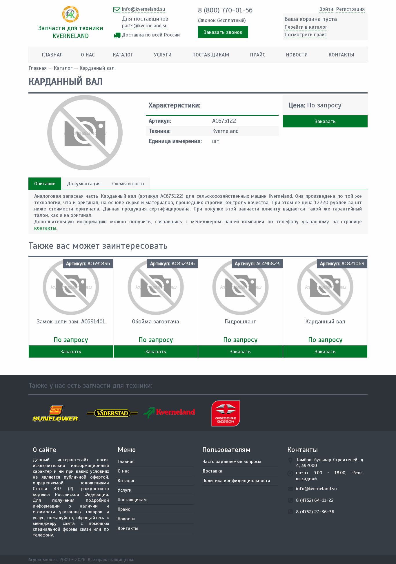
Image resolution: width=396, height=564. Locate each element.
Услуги (163, 55)
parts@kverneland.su (145, 25)
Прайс (257, 55)
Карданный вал (325, 321)
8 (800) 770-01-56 (225, 10)
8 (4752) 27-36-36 (315, 512)
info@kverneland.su (143, 9)
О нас (88, 55)
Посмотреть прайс (305, 34)
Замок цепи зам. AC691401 (71, 321)
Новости (297, 55)
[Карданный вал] (84, 168)
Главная (52, 55)
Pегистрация (350, 9)
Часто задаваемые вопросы (231, 461)
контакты (45, 228)
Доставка (212, 471)
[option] (56, 413)
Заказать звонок (223, 32)
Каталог (123, 55)
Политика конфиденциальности (236, 481)
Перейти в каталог (305, 27)
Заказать (325, 121)
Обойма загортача (155, 321)
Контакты (341, 55)
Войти (326, 9)
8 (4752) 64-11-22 (315, 500)
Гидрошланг (240, 321)
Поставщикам (210, 55)
